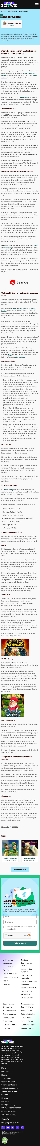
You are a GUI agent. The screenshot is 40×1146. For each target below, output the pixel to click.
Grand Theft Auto (10, 974)
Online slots (7, 1007)
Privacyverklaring (8, 1105)
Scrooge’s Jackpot (29, 858)
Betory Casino (26, 1011)
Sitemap (4, 1098)
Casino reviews (27, 1007)
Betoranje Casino (28, 1014)
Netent (35, 245)
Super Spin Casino (28, 1025)
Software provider (8, 1111)
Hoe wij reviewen (8, 1082)
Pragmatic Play (22, 308)
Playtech (13, 308)
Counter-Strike (8, 967)
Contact (4, 1095)
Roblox (5, 981)
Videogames (7, 963)
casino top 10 (24, 97)
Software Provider (12, 11)
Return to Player (9, 490)
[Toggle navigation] (37, 4)
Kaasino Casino (27, 1028)
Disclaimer (5, 1101)
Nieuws (4, 1075)
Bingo (10, 355)
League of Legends (10, 977)
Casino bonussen (9, 1014)
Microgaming (7, 248)
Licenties (6, 1028)
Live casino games (10, 1025)
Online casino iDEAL (29, 988)
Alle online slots (20, 869)
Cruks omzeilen (27, 997)
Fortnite (6, 970)
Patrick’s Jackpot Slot (10, 858)
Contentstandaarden (9, 1088)
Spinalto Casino (27, 1021)
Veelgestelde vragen (9, 1091)
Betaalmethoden (9, 1011)
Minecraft (6, 984)
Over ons (5, 1072)
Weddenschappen (8, 1114)
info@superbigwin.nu (10, 1123)
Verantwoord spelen (9, 1085)
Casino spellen (8, 1018)
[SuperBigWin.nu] (9, 4)
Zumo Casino (26, 1018)
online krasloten (19, 357)
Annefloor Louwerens (14, 23)
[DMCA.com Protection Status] (4, 1140)
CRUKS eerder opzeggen (11, 1108)
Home (3, 11)
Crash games (8, 1021)
